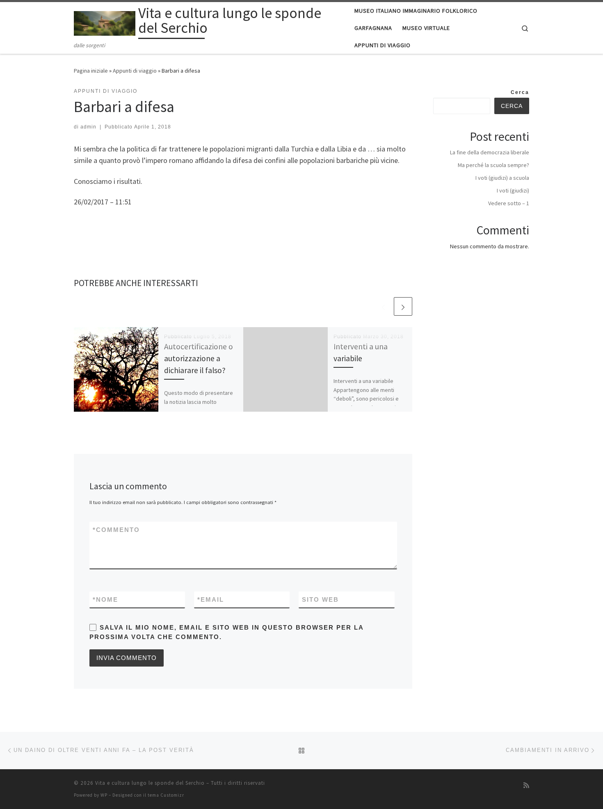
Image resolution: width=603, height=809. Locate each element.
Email (210, 599)
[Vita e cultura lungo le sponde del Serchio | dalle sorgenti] (104, 22)
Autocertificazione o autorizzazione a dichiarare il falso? (198, 358)
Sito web (320, 599)
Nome (105, 599)
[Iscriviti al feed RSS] (526, 785)
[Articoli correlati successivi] (403, 306)
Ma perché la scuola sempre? (493, 165)
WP (103, 795)
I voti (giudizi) (513, 190)
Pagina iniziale (91, 70)
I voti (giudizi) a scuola (502, 177)
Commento (116, 529)
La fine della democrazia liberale (489, 152)
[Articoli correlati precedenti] (383, 306)
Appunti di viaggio (135, 70)
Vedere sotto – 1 (508, 203)
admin (88, 127)
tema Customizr (166, 795)
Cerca (520, 92)
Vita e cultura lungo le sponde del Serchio (150, 782)
